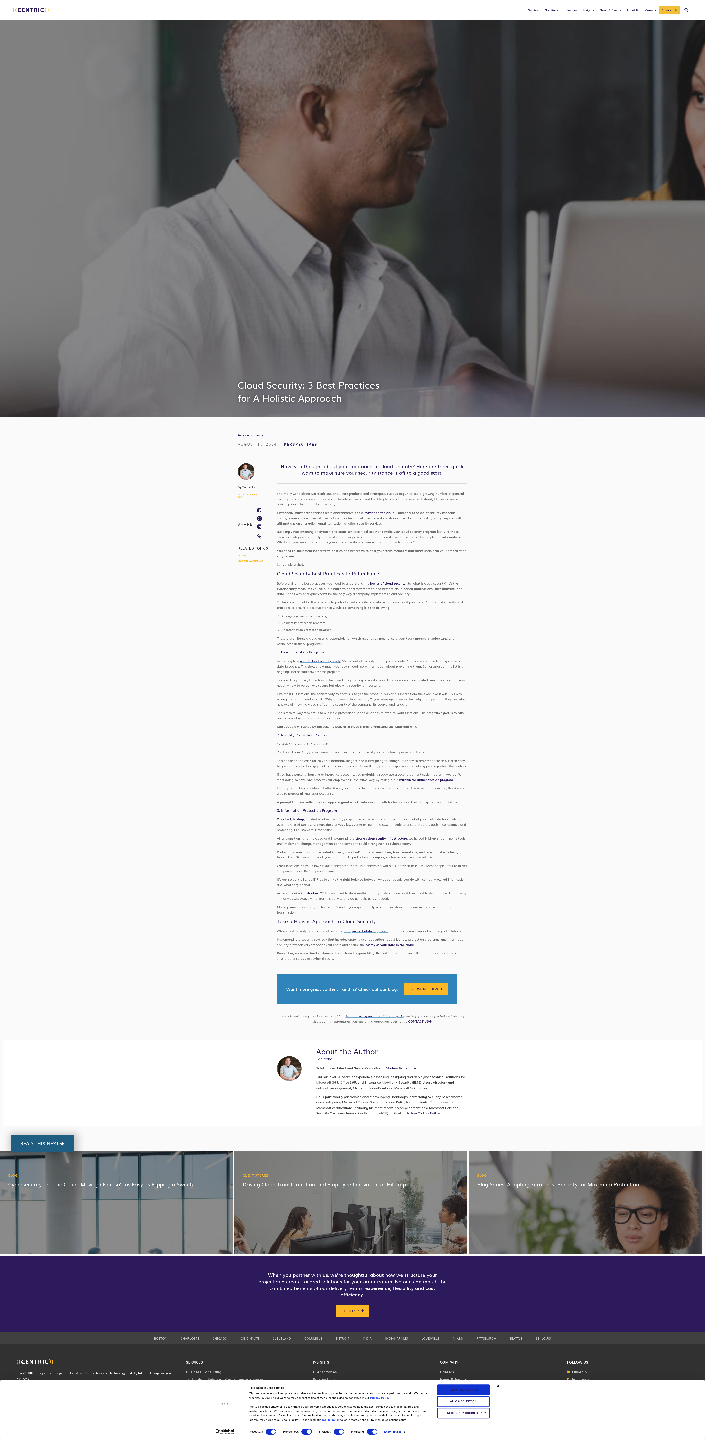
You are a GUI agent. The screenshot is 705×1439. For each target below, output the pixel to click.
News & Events (453, 1379)
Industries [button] (570, 10)
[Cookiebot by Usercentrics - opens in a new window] (225, 1432)
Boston (160, 1338)
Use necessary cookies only (463, 1413)
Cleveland (282, 1338)
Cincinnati (250, 1338)
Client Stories (256, 1175)
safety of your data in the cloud (390, 944)
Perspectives (300, 444)
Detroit (342, 1338)
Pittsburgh (486, 1338)
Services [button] (534, 10)
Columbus (313, 1338)
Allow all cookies (463, 1389)
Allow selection (463, 1401)
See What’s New (424, 989)
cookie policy (330, 1419)
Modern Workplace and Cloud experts (375, 1016)
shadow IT (314, 893)
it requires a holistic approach (366, 931)
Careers (447, 1371)
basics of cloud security (387, 583)
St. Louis (543, 1338)
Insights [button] (588, 10)
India (367, 1338)
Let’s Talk (350, 1310)
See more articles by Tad (251, 495)
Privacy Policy (380, 1397)
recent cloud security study (320, 661)
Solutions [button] (551, 10)
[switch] (306, 1432)
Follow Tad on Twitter (423, 1113)
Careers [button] (650, 10)
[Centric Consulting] (30, 12)
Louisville (430, 1338)
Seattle (516, 1338)
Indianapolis (396, 1338)
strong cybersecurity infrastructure (381, 838)
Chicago (220, 1338)
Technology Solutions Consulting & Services (225, 1379)
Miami (458, 1338)
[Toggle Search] (686, 10)
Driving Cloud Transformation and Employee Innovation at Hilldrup (324, 1184)
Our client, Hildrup (290, 819)
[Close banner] (498, 1385)
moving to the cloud (379, 512)
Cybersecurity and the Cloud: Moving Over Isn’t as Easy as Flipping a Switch (100, 1184)
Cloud (242, 555)
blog (12, 1175)
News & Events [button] (610, 10)
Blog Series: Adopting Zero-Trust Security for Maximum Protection (558, 1184)
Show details (392, 1431)
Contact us (418, 1021)
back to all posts (251, 435)
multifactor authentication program (426, 779)
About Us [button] (633, 10)
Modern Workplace (250, 561)
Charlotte (190, 1338)
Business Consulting (203, 1371)
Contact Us (669, 10)
